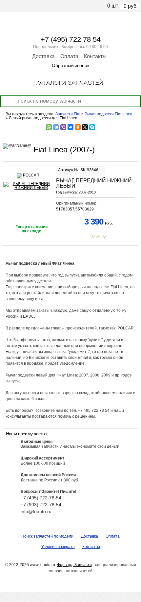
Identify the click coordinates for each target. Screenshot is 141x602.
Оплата (69, 56)
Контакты (95, 56)
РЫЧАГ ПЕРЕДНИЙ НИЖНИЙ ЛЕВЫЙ (94, 183)
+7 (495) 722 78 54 (71, 39)
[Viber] (63, 127)
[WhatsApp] (49, 127)
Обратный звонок (70, 65)
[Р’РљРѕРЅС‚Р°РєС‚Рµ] (70, 127)
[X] (85, 127)
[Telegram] (56, 127)
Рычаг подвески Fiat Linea (108, 114)
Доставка (43, 56)
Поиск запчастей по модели (47, 536)
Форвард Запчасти (74, 564)
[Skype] (92, 127)
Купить (98, 237)
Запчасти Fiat (67, 114)
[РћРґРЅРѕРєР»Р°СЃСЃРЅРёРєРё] (78, 127)
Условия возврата (58, 546)
